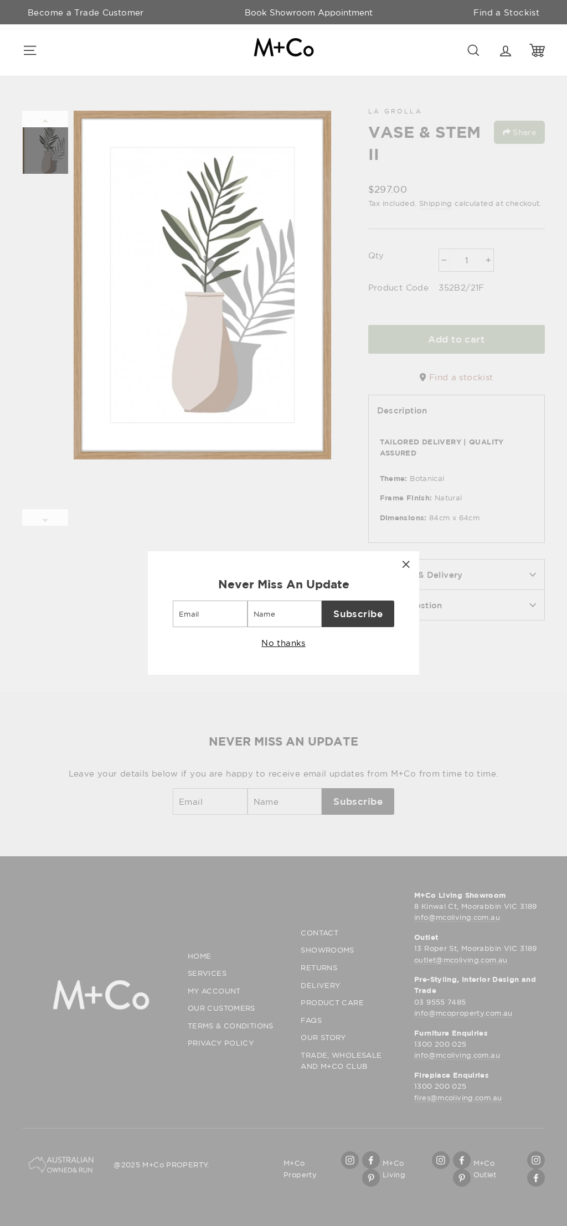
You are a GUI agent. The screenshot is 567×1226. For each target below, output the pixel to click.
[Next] (45, 517)
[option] (308, 12)
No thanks (283, 642)
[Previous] (45, 119)
